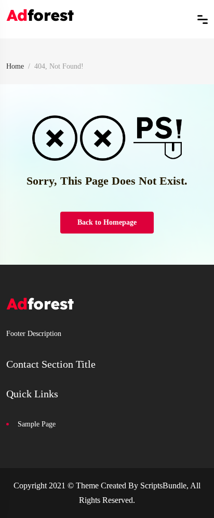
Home (15, 66)
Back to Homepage (107, 222)
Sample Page (37, 424)
